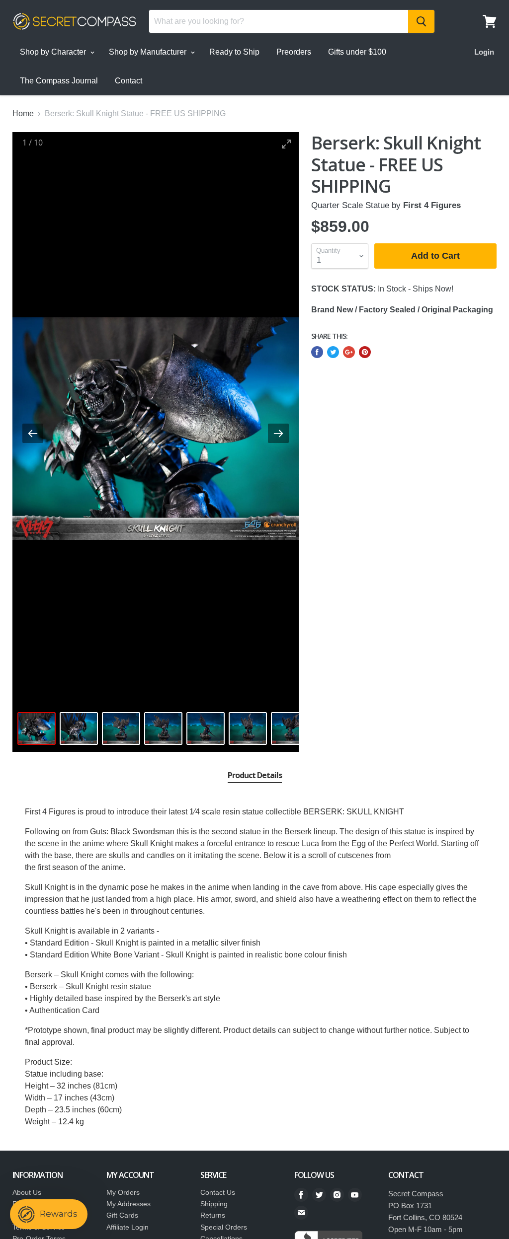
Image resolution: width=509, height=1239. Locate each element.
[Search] (421, 21)
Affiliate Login (127, 1227)
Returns (212, 1215)
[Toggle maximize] (286, 143)
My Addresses (128, 1204)
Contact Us (217, 1192)
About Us (26, 1192)
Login (484, 52)
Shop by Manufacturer (148, 52)
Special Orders (223, 1227)
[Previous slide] (32, 433)
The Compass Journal (59, 80)
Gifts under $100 (357, 52)
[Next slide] (278, 433)
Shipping (214, 1204)
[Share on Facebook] (317, 352)
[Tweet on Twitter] (333, 352)
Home (23, 113)
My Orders (123, 1192)
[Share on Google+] (349, 352)
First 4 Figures (432, 205)
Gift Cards (122, 1215)
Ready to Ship (234, 52)
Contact (128, 80)
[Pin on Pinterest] (365, 352)
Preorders (293, 52)
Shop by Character (54, 52)
